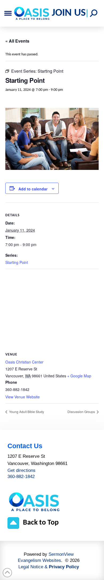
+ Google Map (79, 375)
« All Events (17, 41)
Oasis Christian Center (24, 362)
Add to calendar (32, 188)
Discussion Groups (81, 411)
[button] (94, 13)
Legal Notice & (48, 566)
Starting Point (16, 262)
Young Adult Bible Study (26, 411)
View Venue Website (22, 396)
